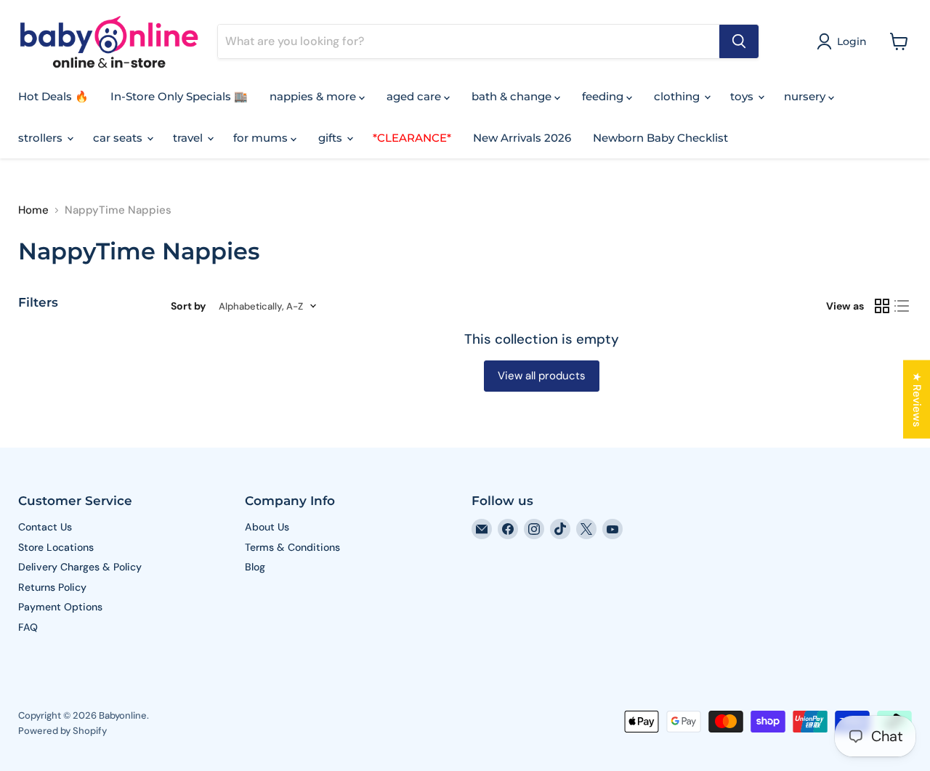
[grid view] (882, 306)
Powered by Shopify (62, 730)
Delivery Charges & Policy (80, 566)
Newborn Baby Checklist (660, 138)
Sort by (188, 306)
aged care (415, 96)
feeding (604, 96)
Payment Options (60, 606)
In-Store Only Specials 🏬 (179, 96)
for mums (262, 138)
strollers (41, 138)
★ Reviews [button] (917, 399)
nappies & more (314, 96)
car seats (119, 138)
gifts (331, 138)
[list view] (902, 306)
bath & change (513, 96)
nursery (806, 96)
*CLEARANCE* (412, 138)
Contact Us (45, 526)
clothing (678, 96)
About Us (267, 526)
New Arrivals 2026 (522, 138)
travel (189, 138)
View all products (542, 375)
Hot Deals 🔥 (53, 96)
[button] (844, 41)
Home (33, 210)
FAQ (28, 627)
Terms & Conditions (292, 547)
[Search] (739, 41)
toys (743, 96)
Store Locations (56, 547)
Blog (255, 566)
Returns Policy (52, 587)
